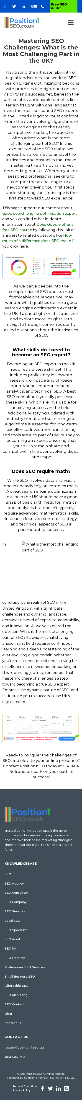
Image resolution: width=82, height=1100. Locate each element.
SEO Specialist (16, 930)
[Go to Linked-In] (23, 6)
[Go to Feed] (32, 6)
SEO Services (15, 911)
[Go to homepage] (22, 23)
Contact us (13, 1023)
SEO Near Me (15, 958)
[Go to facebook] (5, 6)
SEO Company (15, 902)
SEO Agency (14, 883)
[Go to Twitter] (14, 6)
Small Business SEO (20, 976)
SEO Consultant (16, 892)
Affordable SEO (16, 985)
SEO (8, 874)
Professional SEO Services (25, 967)
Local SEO (12, 920)
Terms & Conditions (25, 1086)
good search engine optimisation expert (39, 213)
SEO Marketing (16, 995)
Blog (8, 1013)
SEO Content (15, 1004)
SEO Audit (12, 939)
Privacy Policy (22, 1090)
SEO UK (10, 948)
